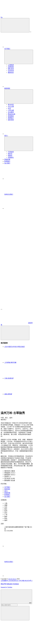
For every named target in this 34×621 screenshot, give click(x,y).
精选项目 (7, 489)
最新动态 (11, 72)
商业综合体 (11, 114)
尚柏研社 (11, 157)
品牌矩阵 (11, 67)
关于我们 (7, 487)
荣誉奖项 (7, 493)
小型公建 (11, 110)
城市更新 (11, 119)
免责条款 (16, 584)
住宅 (9, 108)
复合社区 (11, 104)
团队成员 (11, 68)
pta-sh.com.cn (12, 579)
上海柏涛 (11, 65)
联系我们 (7, 494)
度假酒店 (11, 116)
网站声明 (4, 584)
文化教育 (11, 112)
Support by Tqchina (6, 587)
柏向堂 (10, 153)
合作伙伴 (11, 70)
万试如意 (11, 152)
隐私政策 (10, 584)
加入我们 (7, 496)
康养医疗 (11, 118)
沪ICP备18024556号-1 (25, 580)
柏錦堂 (10, 155)
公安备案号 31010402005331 (9, 580)
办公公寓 (11, 106)
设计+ (6, 491)
